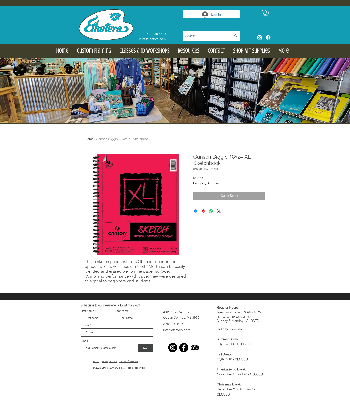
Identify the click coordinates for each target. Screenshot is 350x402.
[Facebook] (268, 37)
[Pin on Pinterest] (203, 211)
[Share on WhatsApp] (211, 211)
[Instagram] (260, 37)
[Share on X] (219, 211)
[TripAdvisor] (195, 347)
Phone (85, 325)
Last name (122, 310)
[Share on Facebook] (195, 211)
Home (89, 139)
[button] (266, 13)
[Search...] (236, 36)
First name (87, 310)
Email (85, 340)
